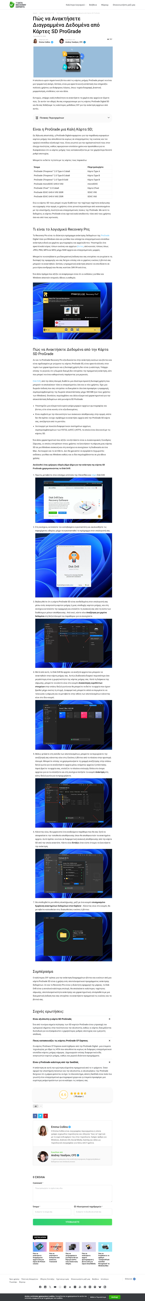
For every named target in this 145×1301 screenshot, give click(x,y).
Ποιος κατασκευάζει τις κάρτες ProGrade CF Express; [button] (60, 1040)
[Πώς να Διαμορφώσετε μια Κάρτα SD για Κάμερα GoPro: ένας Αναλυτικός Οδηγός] (72, 1247)
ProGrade (105, 235)
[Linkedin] (84, 42)
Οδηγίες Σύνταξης (47, 1279)
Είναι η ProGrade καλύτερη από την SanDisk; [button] (56, 1062)
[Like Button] (36, 1106)
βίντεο (80, 246)
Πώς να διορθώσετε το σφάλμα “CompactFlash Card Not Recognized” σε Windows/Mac (104, 1260)
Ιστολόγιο (105, 1279)
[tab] (72, 1019)
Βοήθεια (93, 5)
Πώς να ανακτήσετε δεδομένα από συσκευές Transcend (54, 1258)
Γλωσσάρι (13, 1282)
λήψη (94, 475)
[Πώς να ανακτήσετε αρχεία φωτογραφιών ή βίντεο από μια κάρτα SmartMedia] (89, 1247)
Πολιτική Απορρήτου (29, 1279)
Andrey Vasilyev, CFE (73, 42)
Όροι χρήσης (14, 1279)
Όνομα (36, 1206)
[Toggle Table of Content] (70, 118)
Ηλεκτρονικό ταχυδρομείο (90, 1206)
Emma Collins (44, 42)
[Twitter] (52, 42)
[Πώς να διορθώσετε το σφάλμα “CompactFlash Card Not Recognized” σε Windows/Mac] (105, 1247)
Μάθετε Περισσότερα (98, 1297)
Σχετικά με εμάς (62, 1279)
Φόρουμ (104, 5)
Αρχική (35, 13)
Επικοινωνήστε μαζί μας (124, 5)
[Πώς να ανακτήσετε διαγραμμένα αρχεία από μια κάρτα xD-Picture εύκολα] (40, 1247)
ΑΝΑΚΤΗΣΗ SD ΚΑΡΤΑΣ (46, 13)
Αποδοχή (114, 1297)
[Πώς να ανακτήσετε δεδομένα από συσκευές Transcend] (56, 1247)
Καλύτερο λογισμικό (75, 5)
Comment (38, 1183)
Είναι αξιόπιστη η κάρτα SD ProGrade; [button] (52, 1019)
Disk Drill (37, 381)
